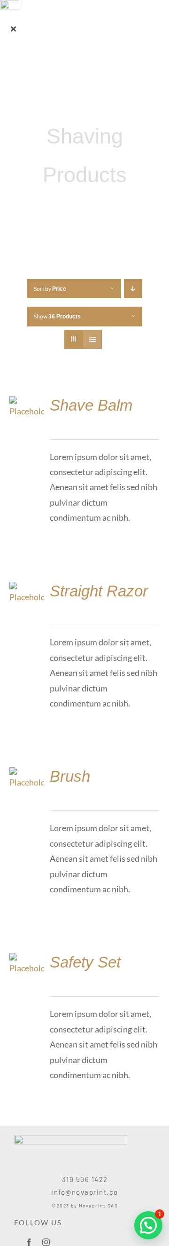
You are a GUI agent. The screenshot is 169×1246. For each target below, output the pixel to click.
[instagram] (46, 1242)
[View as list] (92, 339)
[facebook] (29, 1242)
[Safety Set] (26, 960)
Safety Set (85, 962)
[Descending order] (133, 288)
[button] (148, 1225)
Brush (70, 776)
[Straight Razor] (26, 589)
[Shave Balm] (26, 403)
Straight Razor (99, 591)
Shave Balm (91, 405)
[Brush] (26, 775)
